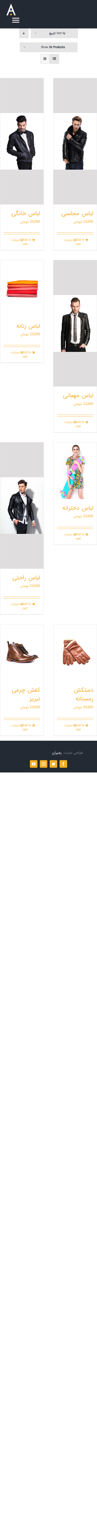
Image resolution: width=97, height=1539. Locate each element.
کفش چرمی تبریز (26, 695)
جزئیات (68, 240)
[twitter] (53, 764)
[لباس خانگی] (22, 141)
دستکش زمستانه (83, 695)
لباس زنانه (28, 326)
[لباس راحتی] (22, 505)
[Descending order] (23, 33)
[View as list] (54, 59)
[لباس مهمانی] (75, 323)
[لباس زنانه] (22, 288)
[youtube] (33, 764)
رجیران (57, 753)
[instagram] (43, 764)
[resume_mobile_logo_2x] (11, 5)
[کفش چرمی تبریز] (22, 652)
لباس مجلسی (77, 213)
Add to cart (80, 242)
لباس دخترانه (77, 508)
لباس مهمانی (78, 395)
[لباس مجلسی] (75, 141)
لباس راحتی (26, 577)
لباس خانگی (26, 213)
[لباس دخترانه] (75, 470)
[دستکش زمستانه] (75, 652)
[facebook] (63, 764)
